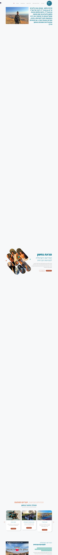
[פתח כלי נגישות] (0, 2)
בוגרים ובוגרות (23, 3)
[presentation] (4, 522)
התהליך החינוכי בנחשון (36, 3)
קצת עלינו (42, 3)
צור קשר (17, 3)
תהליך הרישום (29, 3)
